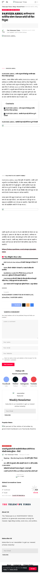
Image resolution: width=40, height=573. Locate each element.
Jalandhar (6, 297)
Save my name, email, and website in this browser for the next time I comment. (20, 359)
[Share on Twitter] (9, 25)
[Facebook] (6, 382)
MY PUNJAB (16, 9)
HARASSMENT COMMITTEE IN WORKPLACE (17, 295)
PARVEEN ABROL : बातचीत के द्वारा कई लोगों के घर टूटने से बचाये (20, 114)
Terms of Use (13, 569)
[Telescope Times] (20, 2)
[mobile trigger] (3, 2)
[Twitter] (15, 382)
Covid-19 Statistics (18, 495)
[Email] (12, 25)
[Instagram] (24, 382)
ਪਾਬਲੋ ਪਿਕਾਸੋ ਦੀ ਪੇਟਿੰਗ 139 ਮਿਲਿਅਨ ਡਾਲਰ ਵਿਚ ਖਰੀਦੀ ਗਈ (20, 471)
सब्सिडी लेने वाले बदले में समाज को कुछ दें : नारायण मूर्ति (17, 468)
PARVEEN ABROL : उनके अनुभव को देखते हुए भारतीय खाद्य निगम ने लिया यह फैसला (19, 109)
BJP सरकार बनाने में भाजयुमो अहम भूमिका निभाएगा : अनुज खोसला (20, 284)
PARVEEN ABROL (16, 297)
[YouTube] (8, 525)
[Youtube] (33, 382)
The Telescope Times (13, 30)
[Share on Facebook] (6, 25)
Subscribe (7, 415)
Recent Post (7, 9)
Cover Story (7, 445)
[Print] (15, 25)
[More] (18, 25)
